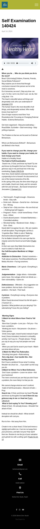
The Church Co (20, 519)
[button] (36, 5)
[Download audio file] (2, 69)
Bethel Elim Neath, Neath (20, 497)
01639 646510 (20, 483)
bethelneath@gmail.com (20, 469)
